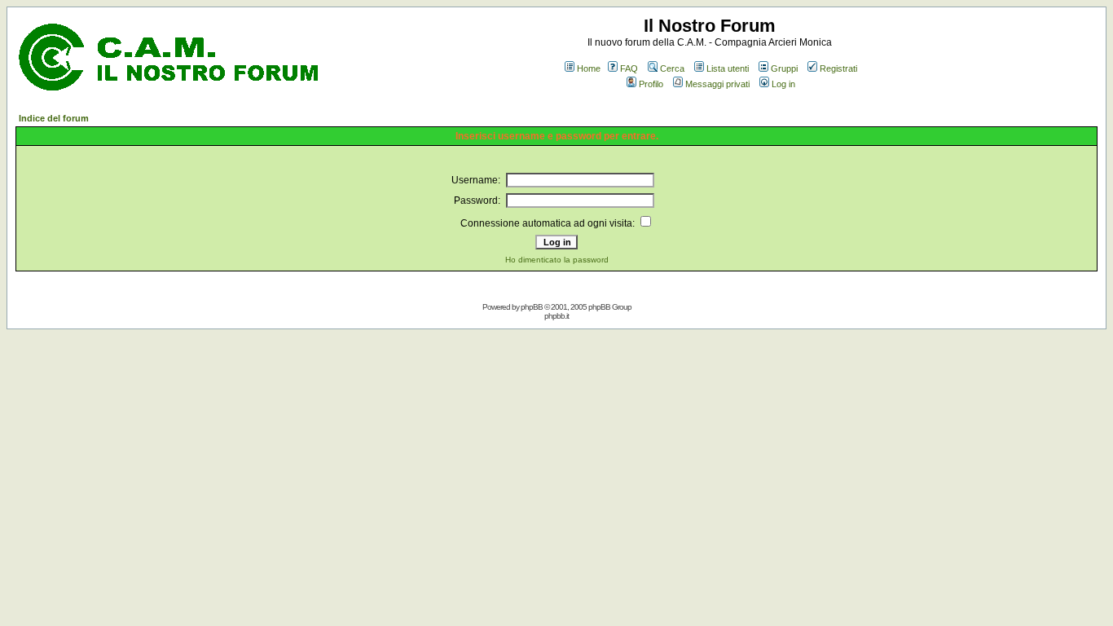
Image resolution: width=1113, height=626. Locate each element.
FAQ (629, 68)
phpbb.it (556, 315)
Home (588, 68)
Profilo (651, 84)
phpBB (532, 306)
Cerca (672, 68)
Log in (783, 84)
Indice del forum (54, 118)
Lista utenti (727, 68)
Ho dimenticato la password (557, 259)
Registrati (838, 68)
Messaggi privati (717, 84)
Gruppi (784, 68)
